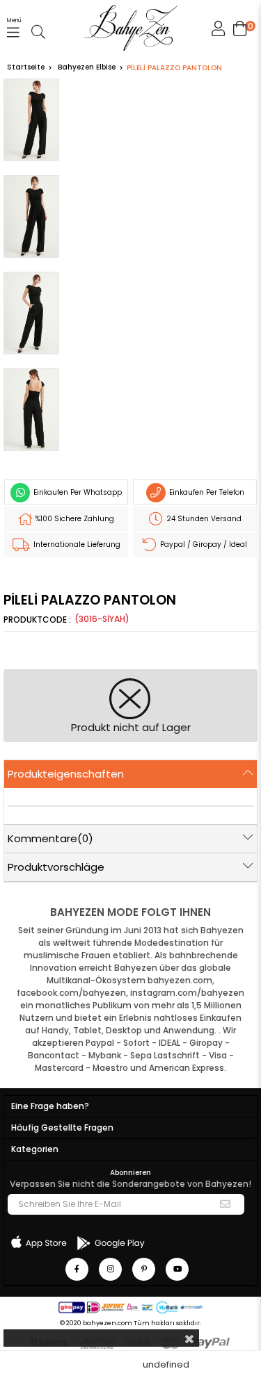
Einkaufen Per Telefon (205, 492)
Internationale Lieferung (75, 544)
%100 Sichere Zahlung (73, 519)
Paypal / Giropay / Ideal (202, 544)
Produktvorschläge (56, 867)
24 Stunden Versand (203, 519)
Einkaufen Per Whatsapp (76, 492)
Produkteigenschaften (66, 773)
